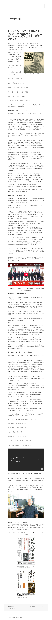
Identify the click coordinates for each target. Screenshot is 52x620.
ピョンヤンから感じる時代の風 (30, 606)
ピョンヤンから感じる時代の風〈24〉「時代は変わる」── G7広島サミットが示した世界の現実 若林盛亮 (25, 35)
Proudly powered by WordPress (15, 617)
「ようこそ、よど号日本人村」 (15, 529)
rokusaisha (19, 606)
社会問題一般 (12, 608)
